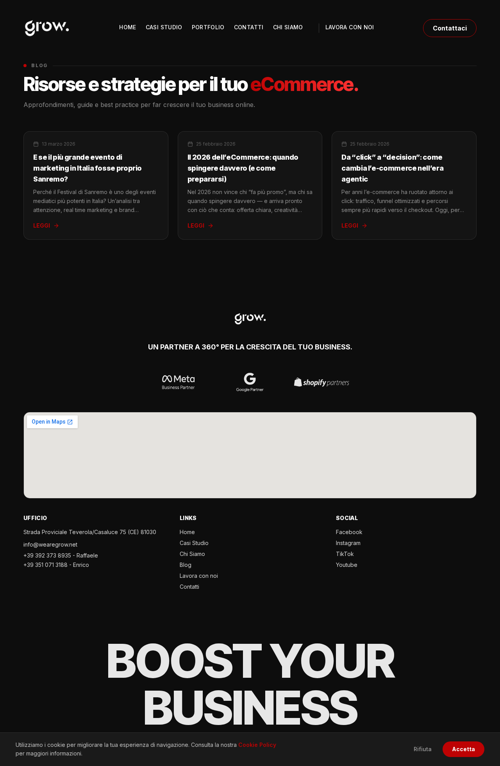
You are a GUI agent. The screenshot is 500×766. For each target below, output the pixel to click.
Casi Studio (194, 543)
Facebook (349, 532)
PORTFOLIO (208, 27)
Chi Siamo (192, 553)
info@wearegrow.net (50, 544)
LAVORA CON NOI (349, 27)
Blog (185, 564)
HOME (127, 27)
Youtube (346, 564)
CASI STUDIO (164, 27)
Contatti (189, 586)
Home (187, 532)
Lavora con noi (199, 575)
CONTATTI (249, 27)
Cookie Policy (257, 744)
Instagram (348, 543)
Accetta (463, 749)
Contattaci (450, 28)
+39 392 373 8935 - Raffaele (60, 555)
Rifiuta (423, 749)
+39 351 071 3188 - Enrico (56, 564)
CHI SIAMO (288, 27)
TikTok (345, 553)
